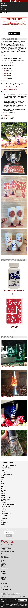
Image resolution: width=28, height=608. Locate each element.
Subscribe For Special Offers (8, 530)
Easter (2, 478)
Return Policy (3, 576)
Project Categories (2, 463)
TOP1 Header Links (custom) (1, 1)
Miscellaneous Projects (6, 497)
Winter (2, 526)
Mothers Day (4, 501)
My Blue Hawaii (5, 426)
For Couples (3, 490)
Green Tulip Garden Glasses (8, 366)
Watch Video (7, 115)
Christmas (3, 476)
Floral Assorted (14, 326)
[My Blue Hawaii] (14, 413)
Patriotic (3, 508)
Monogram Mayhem (5, 499)
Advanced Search (4, 568)
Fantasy (2, 485)
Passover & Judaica (5, 506)
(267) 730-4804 (10, 551)
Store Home (3, 563)
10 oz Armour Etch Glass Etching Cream (14, 290)
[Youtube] (19, 1)
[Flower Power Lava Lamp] (14, 383)
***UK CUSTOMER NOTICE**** (6, 11)
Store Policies (3, 573)
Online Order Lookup (5, 557)
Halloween (3, 492)
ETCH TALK (3, 3)
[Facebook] (11, 1)
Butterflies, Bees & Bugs (6, 474)
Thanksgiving (4, 519)
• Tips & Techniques (5, 467)
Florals (2, 488)
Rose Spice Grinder (6, 457)
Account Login (3, 556)
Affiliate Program (4, 583)
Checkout (3, 566)
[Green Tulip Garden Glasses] (14, 353)
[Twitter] (13, 1)
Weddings (3, 524)
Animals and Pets (5, 470)
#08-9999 (6, 75)
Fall (1, 481)
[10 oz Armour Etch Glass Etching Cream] (14, 275)
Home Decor (3, 494)
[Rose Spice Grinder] (14, 443)
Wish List (2, 565)
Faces (2, 479)
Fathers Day (3, 486)
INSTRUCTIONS (4, 5)
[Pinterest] (15, 1)
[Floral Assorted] (14, 311)
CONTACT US (3, 9)
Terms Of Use (3, 574)
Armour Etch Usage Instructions (10, 89)
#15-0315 (6, 71)
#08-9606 (6, 73)
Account (2, 554)
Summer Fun (3, 517)
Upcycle (2, 520)
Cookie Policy (3, 578)
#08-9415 (6, 78)
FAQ (1, 7)
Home (2, 15)
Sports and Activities (6, 513)
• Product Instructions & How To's (8, 465)
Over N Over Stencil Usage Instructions (12, 87)
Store (2, 561)
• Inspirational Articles (6, 469)
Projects (5, 15)
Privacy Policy (3, 577)
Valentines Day (4, 522)
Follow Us (2, 587)
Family (2, 483)
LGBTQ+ (3, 495)
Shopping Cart (4, 564)
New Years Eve (4, 502)
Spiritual (3, 511)
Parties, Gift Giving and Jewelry (8, 504)
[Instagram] (17, 1)
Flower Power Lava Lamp (7, 396)
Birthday (3, 472)
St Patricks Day (4, 515)
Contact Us (3, 579)
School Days (3, 510)
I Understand (22, 600)
